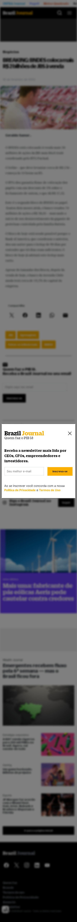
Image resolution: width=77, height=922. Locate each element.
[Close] (70, 433)
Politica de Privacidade (20, 490)
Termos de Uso (50, 490)
